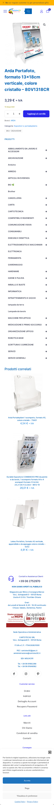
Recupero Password (27, 706)
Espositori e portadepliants (25, 126)
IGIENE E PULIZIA (27, 278)
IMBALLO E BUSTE (27, 284)
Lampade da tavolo (17, 311)
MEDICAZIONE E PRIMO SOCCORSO (27, 324)
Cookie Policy (20, 802)
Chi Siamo (27, 728)
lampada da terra (16, 304)
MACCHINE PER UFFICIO (27, 318)
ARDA (13, 120)
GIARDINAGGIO (15, 264)
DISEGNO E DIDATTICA (27, 238)
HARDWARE (27, 271)
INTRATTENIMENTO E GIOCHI (27, 298)
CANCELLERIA (27, 198)
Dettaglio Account (27, 701)
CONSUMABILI (27, 231)
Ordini (27, 691)
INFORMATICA (27, 291)
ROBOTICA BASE (27, 338)
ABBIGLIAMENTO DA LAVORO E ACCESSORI (27, 150)
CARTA (27, 204)
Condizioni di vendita (27, 733)
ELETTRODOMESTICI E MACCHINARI (27, 244)
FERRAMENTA (27, 258)
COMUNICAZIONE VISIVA (27, 224)
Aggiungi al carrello (36, 114)
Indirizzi (27, 696)
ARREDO (27, 171)
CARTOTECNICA (27, 211)
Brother (11, 191)
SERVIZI (27, 351)
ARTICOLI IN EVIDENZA (19, 178)
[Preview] (44, 384)
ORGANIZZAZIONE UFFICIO (27, 331)
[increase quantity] (19, 114)
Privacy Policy (32, 802)
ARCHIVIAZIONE (27, 158)
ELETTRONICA (15, 251)
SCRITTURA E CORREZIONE (27, 344)
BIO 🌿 (27, 184)
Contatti (27, 738)
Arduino (12, 165)
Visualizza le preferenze (27, 796)
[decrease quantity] (7, 114)
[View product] (44, 380)
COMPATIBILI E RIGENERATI (27, 218)
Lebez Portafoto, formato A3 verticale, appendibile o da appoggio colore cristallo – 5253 (27, 544)
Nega (27, 788)
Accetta (27, 780)
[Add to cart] (44, 376)
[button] (49, 752)
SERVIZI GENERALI (27, 358)
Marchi (27, 722)
